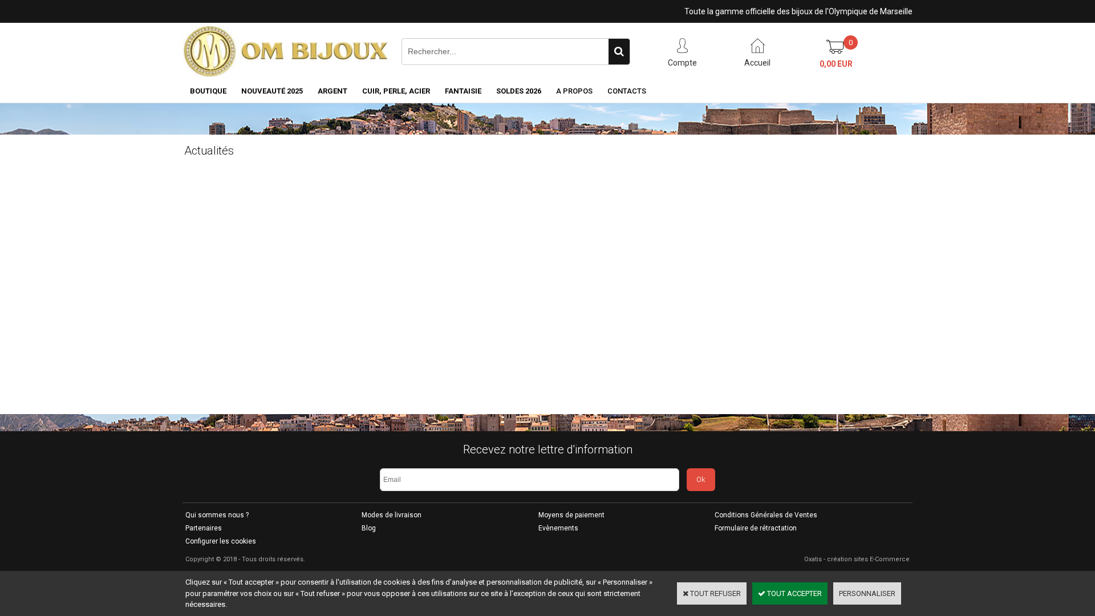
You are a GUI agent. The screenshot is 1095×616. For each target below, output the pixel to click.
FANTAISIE (463, 91)
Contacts (626, 91)
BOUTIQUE (208, 91)
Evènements (558, 528)
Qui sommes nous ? (217, 515)
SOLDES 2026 (518, 91)
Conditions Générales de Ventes (766, 515)
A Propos (574, 91)
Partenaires (203, 528)
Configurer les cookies (220, 541)
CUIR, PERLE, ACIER (396, 91)
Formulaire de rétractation (756, 528)
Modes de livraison (391, 515)
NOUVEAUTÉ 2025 (272, 91)
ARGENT (332, 91)
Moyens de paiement (571, 515)
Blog (369, 528)
